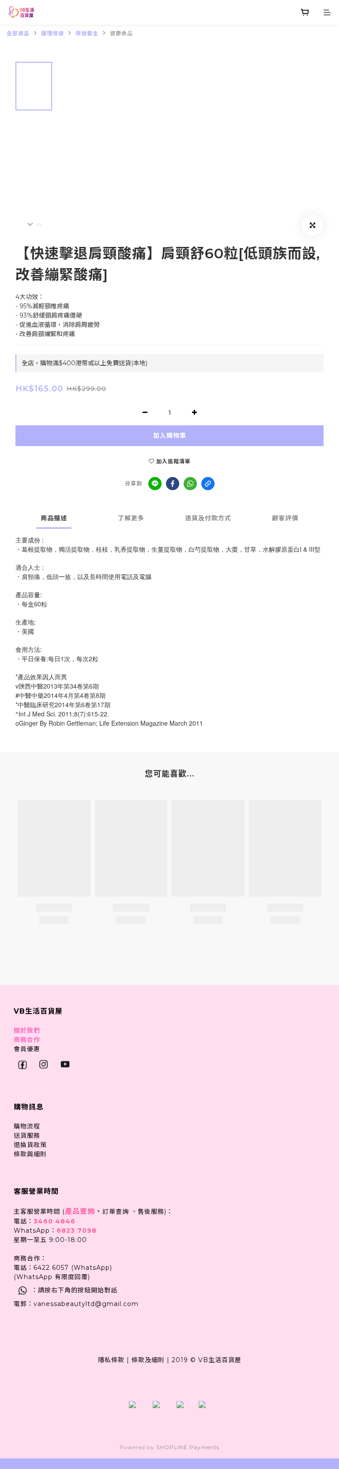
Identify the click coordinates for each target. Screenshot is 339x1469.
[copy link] (208, 483)
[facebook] (172, 483)
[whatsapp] (190, 483)
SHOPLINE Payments (187, 1447)
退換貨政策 (30, 1145)
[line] (155, 483)
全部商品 (18, 33)
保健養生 (86, 33)
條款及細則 (148, 1360)
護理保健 (52, 33)
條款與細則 (30, 1154)
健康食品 (121, 33)
